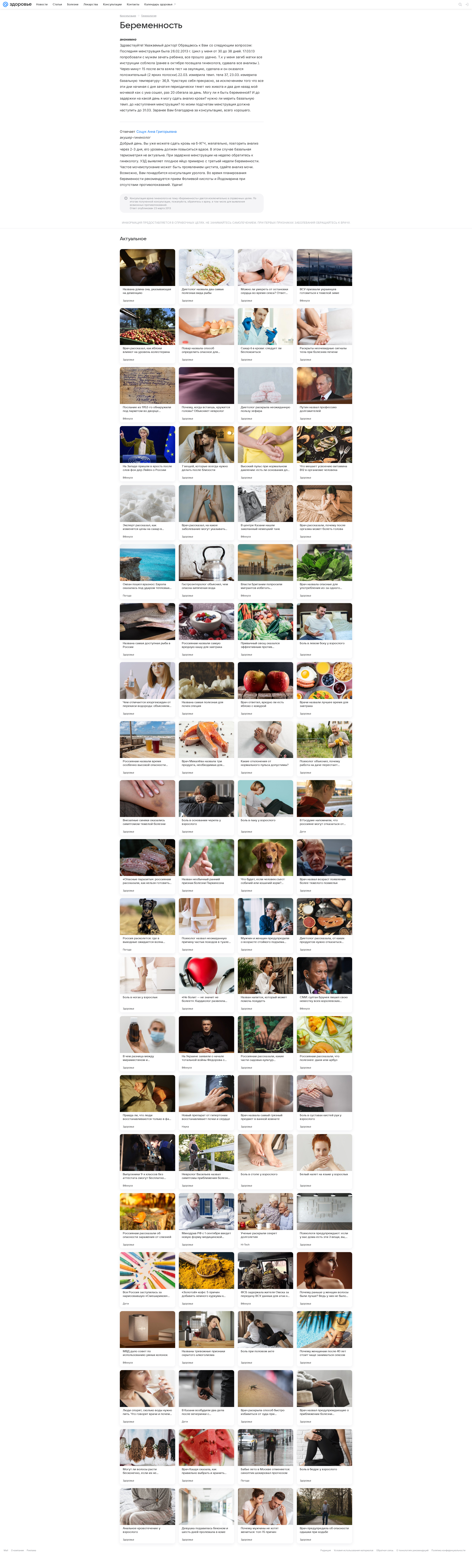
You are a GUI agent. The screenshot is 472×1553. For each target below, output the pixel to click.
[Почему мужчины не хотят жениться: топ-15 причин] (265, 1515)
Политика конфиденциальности (448, 1550)
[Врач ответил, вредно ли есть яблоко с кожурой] (265, 689)
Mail (6, 1550)
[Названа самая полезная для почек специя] (206, 689)
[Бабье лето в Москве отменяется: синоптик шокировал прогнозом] (265, 1456)
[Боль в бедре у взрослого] (324, 1456)
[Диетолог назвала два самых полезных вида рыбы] (206, 276)
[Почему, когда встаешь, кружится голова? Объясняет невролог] (206, 394)
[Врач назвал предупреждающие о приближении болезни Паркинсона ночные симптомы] (324, 1397)
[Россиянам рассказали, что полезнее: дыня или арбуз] (324, 1043)
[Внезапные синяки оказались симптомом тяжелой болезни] (147, 807)
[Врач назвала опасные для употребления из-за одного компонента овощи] (324, 571)
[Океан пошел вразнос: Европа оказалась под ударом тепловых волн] (147, 571)
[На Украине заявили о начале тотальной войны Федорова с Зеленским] (206, 1043)
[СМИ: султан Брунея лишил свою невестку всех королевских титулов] (324, 984)
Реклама (31, 1550)
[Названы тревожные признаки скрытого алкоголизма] (206, 1338)
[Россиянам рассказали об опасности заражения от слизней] (147, 1220)
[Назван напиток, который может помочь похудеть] (265, 984)
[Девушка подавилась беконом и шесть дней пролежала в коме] (206, 1515)
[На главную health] (20, 4)
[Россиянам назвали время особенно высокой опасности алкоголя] (147, 748)
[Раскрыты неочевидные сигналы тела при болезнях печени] (324, 335)
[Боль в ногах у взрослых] (147, 984)
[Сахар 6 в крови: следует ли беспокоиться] (265, 335)
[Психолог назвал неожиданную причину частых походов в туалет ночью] (206, 925)
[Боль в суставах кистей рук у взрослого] (324, 1102)
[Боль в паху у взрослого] (265, 807)
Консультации (128, 15)
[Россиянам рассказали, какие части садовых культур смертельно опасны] (265, 1043)
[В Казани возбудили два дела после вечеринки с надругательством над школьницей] (206, 1397)
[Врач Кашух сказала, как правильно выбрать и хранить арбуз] (206, 1456)
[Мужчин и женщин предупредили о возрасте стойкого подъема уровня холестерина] (265, 925)
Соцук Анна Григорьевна (156, 131)
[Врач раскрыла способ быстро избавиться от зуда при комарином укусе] (265, 1397)
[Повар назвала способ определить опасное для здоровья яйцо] (206, 335)
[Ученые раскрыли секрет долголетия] (265, 1220)
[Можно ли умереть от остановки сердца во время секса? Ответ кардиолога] (265, 276)
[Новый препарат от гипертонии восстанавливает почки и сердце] (206, 1102)
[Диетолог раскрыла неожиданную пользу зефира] (265, 394)
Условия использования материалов (353, 1550)
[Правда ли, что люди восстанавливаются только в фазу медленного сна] (147, 1102)
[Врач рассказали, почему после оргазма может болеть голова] (324, 512)
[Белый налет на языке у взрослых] (324, 1161)
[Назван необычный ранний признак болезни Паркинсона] (206, 866)
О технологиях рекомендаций (412, 1550)
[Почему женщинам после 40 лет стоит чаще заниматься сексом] (324, 1338)
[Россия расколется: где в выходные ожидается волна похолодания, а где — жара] (147, 925)
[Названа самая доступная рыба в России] (147, 630)
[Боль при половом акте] (265, 1338)
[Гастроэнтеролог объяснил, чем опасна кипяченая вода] (206, 571)
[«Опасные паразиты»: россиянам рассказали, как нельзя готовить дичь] (147, 866)
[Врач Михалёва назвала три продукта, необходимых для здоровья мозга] (206, 748)
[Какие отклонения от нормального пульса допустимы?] (265, 748)
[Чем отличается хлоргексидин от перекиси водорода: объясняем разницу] (147, 689)
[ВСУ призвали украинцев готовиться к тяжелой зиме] (324, 276)
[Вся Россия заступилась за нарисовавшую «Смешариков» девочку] (147, 1279)
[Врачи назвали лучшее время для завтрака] (324, 689)
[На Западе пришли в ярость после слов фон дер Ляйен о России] (147, 453)
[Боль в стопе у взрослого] (265, 1161)
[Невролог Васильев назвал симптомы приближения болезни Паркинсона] (206, 1161)
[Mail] (5, 4)
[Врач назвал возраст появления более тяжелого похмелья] (324, 866)
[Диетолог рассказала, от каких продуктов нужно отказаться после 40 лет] (324, 925)
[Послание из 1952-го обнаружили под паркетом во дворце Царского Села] (147, 394)
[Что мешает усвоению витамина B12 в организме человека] (324, 453)
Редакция (325, 1550)
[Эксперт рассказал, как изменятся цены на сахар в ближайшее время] (147, 512)
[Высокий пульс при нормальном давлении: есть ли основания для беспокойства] (265, 453)
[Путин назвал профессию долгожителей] (324, 394)
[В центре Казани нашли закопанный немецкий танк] (265, 512)
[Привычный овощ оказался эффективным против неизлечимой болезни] (265, 630)
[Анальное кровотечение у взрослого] (147, 1515)
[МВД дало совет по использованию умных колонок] (147, 1338)
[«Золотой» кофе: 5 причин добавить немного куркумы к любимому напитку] (206, 1279)
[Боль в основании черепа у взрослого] (206, 807)
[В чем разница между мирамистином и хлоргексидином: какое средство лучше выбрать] (147, 1043)
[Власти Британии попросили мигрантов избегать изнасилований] (265, 571)
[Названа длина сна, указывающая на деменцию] (147, 276)
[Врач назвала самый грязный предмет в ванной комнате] (265, 1102)
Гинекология (148, 15)
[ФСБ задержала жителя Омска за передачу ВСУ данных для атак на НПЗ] (265, 1279)
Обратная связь (384, 1550)
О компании (17, 1550)
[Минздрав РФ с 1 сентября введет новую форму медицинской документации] (206, 1220)
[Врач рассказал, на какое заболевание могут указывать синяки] (206, 512)
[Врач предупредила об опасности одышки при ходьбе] (324, 1515)
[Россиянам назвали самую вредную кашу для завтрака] (206, 630)
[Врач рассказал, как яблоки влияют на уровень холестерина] (147, 335)
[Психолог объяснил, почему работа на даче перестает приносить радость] (324, 748)
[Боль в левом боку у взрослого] (324, 630)
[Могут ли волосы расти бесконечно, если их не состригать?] (147, 1456)
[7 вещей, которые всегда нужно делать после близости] (206, 453)
